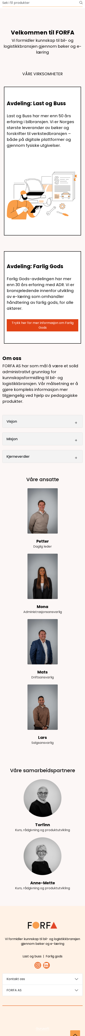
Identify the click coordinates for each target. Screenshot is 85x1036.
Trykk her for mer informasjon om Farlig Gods (43, 325)
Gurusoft (42, 1028)
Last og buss (32, 956)
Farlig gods (54, 956)
